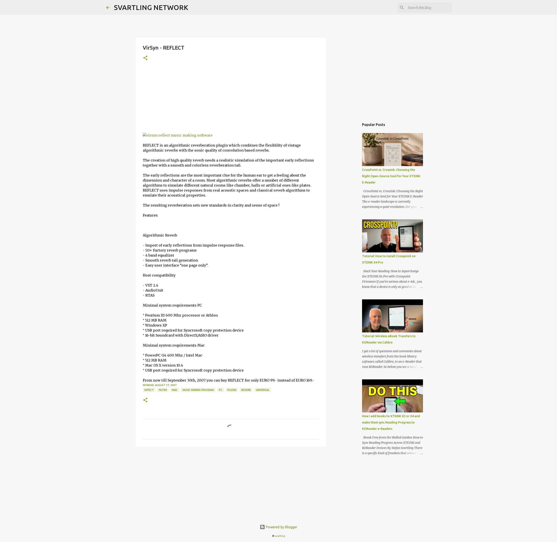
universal (262, 390)
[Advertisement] (231, 100)
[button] (145, 58)
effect (149, 390)
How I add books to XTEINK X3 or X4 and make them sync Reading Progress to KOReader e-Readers (391, 422)
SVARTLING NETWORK (151, 7)
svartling (280, 536)
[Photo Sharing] (178, 135)
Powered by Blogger (281, 527)
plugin (231, 390)
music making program (198, 390)
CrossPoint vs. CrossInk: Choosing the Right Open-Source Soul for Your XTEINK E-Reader (391, 176)
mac (175, 390)
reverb (246, 390)
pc (220, 390)
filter (163, 390)
